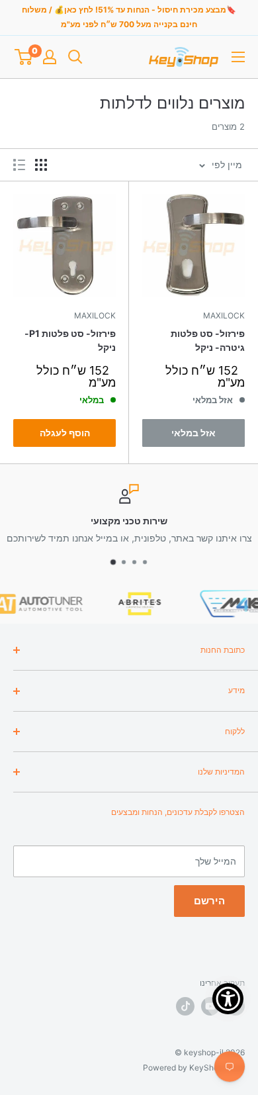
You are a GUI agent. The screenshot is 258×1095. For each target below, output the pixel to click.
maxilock (224, 315)
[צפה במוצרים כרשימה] (19, 165)
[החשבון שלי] (49, 57)
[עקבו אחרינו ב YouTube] (210, 1006)
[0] (23, 57)
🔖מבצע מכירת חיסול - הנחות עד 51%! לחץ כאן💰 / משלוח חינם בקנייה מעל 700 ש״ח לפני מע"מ (129, 17)
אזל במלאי (193, 432)
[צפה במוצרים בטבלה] (41, 165)
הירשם (209, 900)
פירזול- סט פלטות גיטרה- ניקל (208, 341)
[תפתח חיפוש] (75, 57)
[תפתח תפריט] (238, 57)
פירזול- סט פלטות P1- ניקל (70, 341)
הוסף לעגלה (65, 432)
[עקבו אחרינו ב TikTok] (185, 1006)
